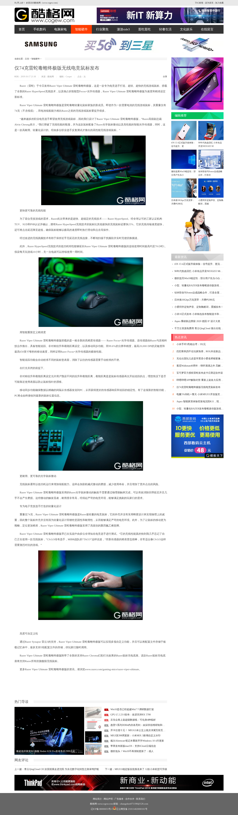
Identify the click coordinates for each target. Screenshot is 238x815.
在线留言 (207, 29)
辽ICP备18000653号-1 (102, 809)
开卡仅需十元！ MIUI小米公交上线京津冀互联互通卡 (139, 730)
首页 (22, 29)
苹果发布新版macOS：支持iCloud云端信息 (133, 746)
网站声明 (108, 799)
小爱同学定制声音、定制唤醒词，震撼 (210, 202)
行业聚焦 (102, 29)
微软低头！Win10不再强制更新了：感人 (131, 751)
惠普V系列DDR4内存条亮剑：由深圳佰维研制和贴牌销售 (141, 725)
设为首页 (209, 3)
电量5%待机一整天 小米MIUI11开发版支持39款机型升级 (206, 394)
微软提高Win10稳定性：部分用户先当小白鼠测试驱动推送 (205, 278)
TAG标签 (199, 3)
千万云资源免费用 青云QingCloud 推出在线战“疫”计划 (203, 328)
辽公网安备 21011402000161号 (131, 809)
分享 (165, 76)
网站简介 (97, 799)
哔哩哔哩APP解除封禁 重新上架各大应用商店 (201, 380)
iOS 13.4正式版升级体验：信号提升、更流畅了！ (200, 264)
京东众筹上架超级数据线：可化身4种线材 (133, 720)
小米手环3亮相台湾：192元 (191, 344)
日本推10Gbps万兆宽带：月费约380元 (183, 202)
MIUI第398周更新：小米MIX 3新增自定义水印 (135, 735)
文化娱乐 (186, 29)
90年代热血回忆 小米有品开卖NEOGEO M (210, 144)
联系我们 (140, 799)
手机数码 (39, 29)
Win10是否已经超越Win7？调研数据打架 (132, 709)
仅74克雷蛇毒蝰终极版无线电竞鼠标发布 (198, 387)
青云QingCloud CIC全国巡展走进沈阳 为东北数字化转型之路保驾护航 (61, 769)
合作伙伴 (129, 799)
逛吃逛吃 (144, 29)
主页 (27, 59)
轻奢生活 (165, 29)
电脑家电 (60, 29)
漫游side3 (123, 29)
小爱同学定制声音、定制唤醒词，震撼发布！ (198, 307)
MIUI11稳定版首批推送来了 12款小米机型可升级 (141, 769)
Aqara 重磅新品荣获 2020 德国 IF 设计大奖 (197, 321)
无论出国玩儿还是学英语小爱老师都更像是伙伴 (202, 358)
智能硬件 (81, 29)
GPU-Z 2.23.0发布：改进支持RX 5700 (130, 714)
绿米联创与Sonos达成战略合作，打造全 (210, 173)
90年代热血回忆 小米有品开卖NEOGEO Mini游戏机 (202, 271)
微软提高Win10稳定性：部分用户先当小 (183, 173)
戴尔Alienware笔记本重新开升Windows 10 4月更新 (137, 740)
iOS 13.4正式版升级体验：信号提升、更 (183, 144)
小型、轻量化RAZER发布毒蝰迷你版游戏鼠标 (199, 285)
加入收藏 (219, 3)
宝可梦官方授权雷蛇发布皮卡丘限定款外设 (199, 373)
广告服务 (119, 799)
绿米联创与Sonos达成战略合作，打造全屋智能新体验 (203, 292)
